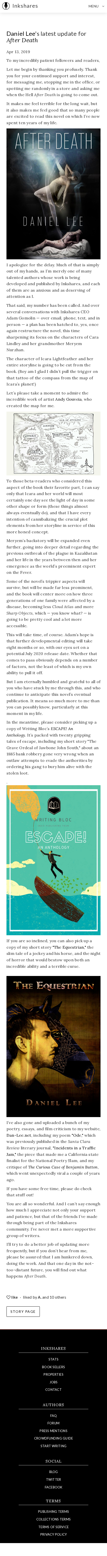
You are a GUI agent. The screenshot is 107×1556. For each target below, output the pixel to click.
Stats (53, 1359)
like (14, 1297)
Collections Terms (53, 1519)
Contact (53, 1390)
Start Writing (53, 1446)
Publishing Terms (53, 1512)
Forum (53, 1423)
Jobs (54, 1382)
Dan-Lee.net (18, 1135)
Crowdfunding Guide (53, 1438)
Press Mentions (53, 1431)
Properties (53, 1374)
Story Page (23, 1311)
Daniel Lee (20, 33)
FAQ (53, 1416)
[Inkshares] (6, 6)
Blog (53, 1472)
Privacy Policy (53, 1534)
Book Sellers (53, 1367)
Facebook (53, 1487)
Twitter (53, 1479)
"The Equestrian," (69, 947)
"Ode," (78, 1135)
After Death (22, 40)
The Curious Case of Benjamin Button (63, 1167)
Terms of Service (53, 1527)
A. (40, 1297)
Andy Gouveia (68, 399)
